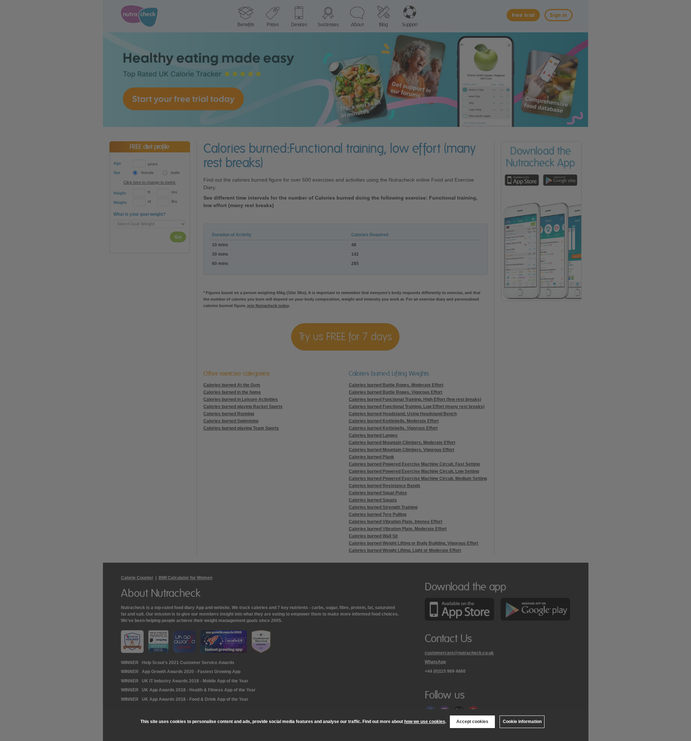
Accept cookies (472, 721)
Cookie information (522, 721)
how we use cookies (424, 721)
